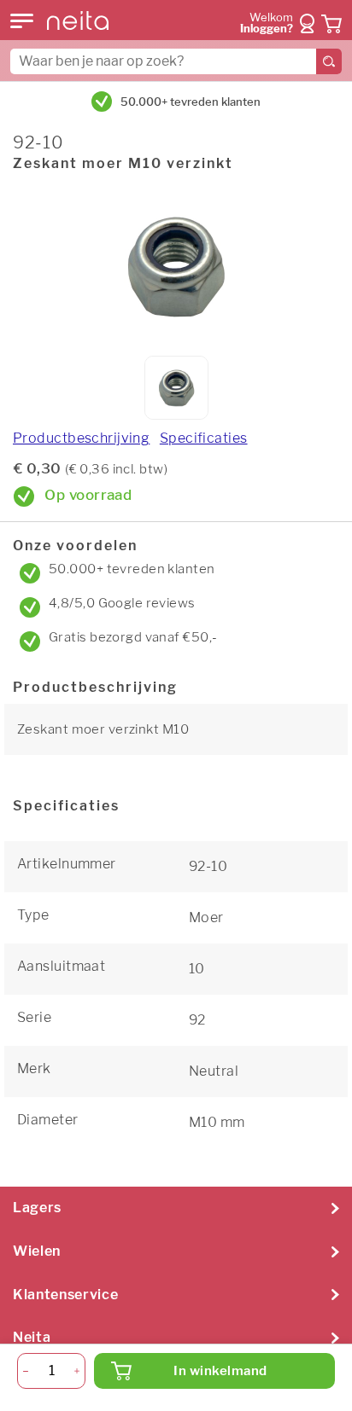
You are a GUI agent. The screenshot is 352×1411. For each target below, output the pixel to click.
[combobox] (176, 61)
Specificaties (204, 438)
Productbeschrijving (81, 438)
